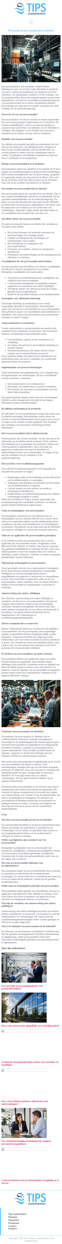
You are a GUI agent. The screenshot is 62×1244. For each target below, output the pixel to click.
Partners (12, 1228)
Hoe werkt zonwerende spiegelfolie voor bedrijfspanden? (30, 1025)
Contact (12, 1226)
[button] (31, 22)
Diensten (12, 1217)
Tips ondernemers (17, 1214)
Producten (13, 1223)
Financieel (13, 1220)
